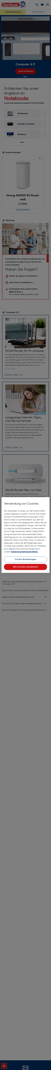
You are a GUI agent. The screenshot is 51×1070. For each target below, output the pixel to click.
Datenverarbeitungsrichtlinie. (24, 552)
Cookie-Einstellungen (25, 559)
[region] (25, 535)
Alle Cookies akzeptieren (25, 567)
